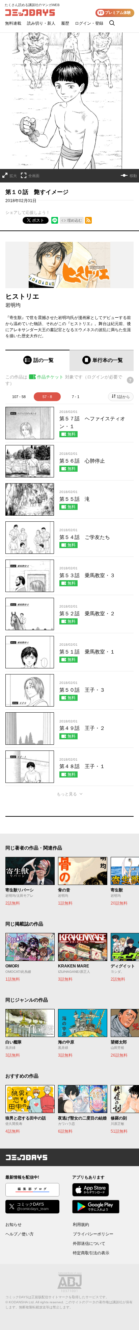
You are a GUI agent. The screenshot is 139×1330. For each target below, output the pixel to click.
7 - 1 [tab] (75, 397)
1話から (123, 397)
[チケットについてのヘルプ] (130, 380)
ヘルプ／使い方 (19, 1234)
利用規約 (81, 1224)
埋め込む (74, 220)
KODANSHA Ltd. (22, 1302)
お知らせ (13, 1224)
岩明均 (13, 305)
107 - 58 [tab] (19, 397)
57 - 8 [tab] (47, 397)
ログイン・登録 (89, 23)
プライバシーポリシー (93, 1234)
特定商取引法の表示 (91, 1253)
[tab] (37, 360)
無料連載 (13, 23)
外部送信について (89, 1243)
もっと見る (67, 794)
